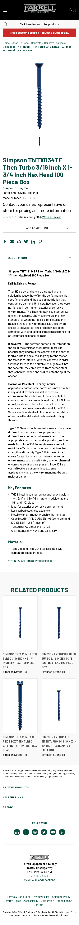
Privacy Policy (41, 896)
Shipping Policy (61, 896)
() (74, 9)
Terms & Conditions (18, 896)
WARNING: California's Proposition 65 (30, 560)
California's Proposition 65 (56, 900)
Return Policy (13, 900)
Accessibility (30, 900)
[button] (50, 217)
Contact (38, 904)
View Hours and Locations (39, 880)
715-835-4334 (39, 876)
